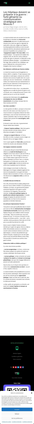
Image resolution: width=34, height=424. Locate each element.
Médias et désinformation (10, 31)
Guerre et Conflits (23, 29)
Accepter (17, 409)
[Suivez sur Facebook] (23, 367)
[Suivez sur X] (11, 367)
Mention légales (17, 353)
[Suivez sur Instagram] (20, 367)
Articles (16, 29)
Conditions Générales (17, 421)
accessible (6, 29)
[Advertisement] (17, 312)
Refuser (17, 414)
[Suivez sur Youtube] (13, 367)
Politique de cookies (6, 421)
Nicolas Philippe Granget (11, 27)
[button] (31, 393)
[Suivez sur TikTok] (16, 367)
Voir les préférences (17, 418)
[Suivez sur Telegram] (18, 367)
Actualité (11, 29)
